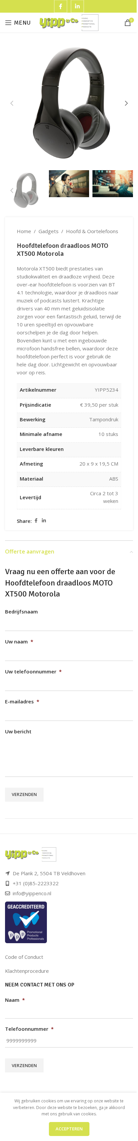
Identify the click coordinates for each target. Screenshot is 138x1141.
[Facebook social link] (36, 520)
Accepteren (69, 1129)
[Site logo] (69, 22)
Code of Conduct (24, 956)
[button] (11, 103)
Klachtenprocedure (27, 970)
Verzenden (24, 794)
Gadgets (49, 231)
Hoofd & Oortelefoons (92, 231)
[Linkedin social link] (44, 520)
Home (24, 231)
